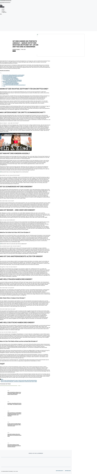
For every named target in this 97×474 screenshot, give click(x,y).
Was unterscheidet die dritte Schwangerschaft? (13, 76)
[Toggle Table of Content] (1, 73)
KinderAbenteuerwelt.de (5, 2)
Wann (3, 9)
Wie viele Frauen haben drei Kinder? (10, 82)
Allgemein (4, 12)
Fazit (4, 85)
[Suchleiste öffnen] (1, 4)
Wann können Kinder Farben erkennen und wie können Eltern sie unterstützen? (14, 445)
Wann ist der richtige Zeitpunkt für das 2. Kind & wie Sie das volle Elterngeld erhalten (19, 380)
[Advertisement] (48, 23)
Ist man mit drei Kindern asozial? (10, 77)
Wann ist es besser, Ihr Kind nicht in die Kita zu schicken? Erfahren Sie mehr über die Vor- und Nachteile (14, 414)
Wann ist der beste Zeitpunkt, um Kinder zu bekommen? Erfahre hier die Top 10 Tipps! (19, 381)
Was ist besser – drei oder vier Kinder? (11, 79)
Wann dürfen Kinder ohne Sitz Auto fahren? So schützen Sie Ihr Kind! (14, 435)
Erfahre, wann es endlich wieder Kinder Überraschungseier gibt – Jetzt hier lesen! (14, 424)
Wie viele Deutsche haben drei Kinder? (11, 83)
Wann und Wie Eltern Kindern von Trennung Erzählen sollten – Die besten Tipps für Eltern (14, 393)
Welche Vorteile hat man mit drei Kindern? (14, 80)
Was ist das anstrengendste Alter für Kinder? (12, 81)
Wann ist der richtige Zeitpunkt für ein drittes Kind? (13, 75)
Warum (3, 11)
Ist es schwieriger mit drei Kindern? (10, 78)
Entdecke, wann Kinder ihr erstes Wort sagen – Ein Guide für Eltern (14, 404)
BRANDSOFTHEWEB (16, 49)
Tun (3, 10)
